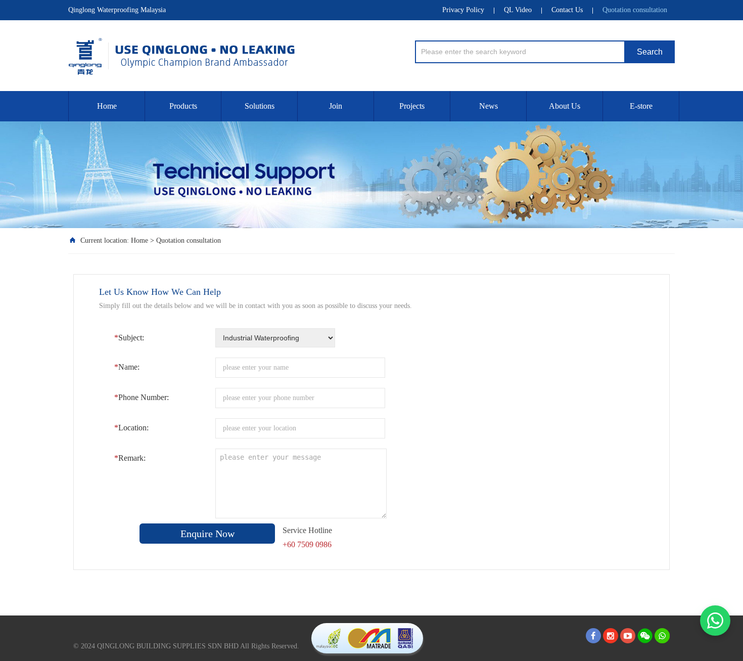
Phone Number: (141, 397)
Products (183, 106)
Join (335, 106)
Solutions (259, 106)
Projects (412, 106)
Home (107, 106)
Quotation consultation (634, 10)
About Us (564, 106)
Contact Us (567, 10)
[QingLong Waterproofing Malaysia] (204, 52)
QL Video (518, 10)
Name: (127, 367)
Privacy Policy (463, 10)
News (488, 106)
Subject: (129, 337)
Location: (131, 427)
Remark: (130, 458)
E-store (641, 106)
